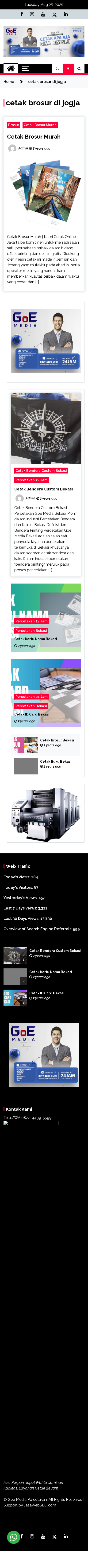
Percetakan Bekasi (31, 631)
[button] (57, 68)
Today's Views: (17, 877)
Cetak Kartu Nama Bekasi (35, 639)
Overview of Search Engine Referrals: (38, 929)
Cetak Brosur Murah (40, 125)
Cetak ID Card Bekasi (31, 714)
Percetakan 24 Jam (31, 480)
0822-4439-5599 (36, 1117)
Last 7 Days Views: (21, 908)
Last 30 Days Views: (22, 918)
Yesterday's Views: (21, 898)
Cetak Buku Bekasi (55, 761)
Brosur (13, 125)
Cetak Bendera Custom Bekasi (41, 471)
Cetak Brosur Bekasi (57, 740)
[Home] (11, 68)
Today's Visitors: (19, 887)
